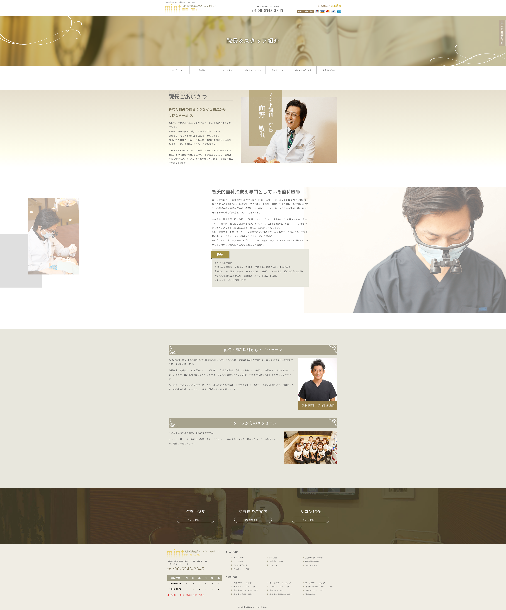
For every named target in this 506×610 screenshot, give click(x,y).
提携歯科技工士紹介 (314, 558)
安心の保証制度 (240, 565)
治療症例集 (310, 594)
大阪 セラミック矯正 (314, 590)
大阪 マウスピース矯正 (303, 70)
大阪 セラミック (278, 70)
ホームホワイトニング (315, 583)
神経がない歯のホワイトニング (319, 587)
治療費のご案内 (329, 70)
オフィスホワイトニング (280, 583)
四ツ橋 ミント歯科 (241, 569)
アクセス (273, 565)
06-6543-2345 (267, 10)
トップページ (176, 70)
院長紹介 (202, 70)
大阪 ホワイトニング (252, 70)
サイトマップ (311, 565)
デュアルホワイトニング (244, 587)
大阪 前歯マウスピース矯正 (245, 590)
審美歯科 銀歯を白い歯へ (280, 594)
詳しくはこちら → (195, 520)
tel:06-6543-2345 (186, 568)
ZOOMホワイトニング (279, 587)
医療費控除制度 (312, 561)
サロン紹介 (227, 70)
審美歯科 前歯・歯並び (243, 594)
